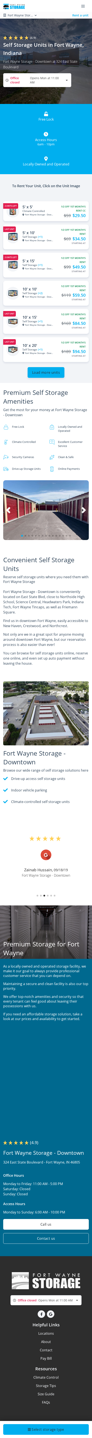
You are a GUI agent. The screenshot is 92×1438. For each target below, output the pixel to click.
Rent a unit (80, 15)
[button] (22, 536)
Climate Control (46, 1377)
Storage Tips (46, 1385)
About (46, 1341)
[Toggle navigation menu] (85, 6)
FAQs (46, 1402)
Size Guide (46, 1394)
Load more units (46, 372)
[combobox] (37, 80)
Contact (46, 1350)
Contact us (46, 1238)
